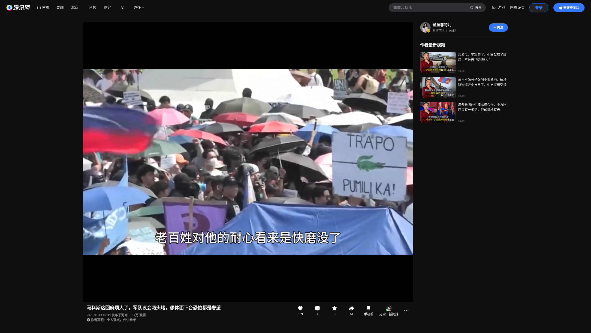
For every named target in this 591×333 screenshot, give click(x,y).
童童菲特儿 (442, 25)
